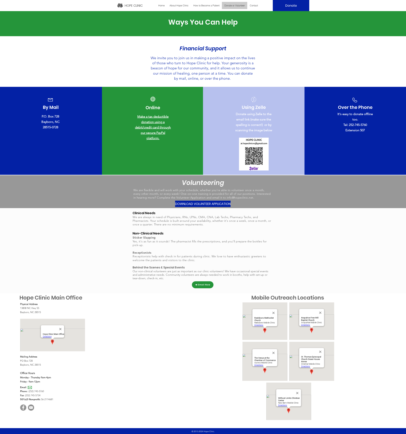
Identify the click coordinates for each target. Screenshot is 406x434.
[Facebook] (23, 407)
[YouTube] (31, 407)
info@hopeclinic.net (240, 197)
